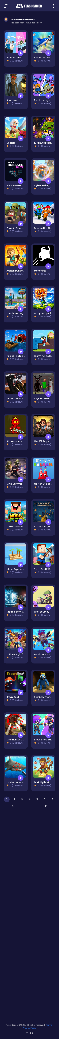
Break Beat (12, 697)
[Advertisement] (29, 857)
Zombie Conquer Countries (22, 228)
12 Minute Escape (44, 142)
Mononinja (40, 270)
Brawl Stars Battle (44, 739)
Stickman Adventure (18, 441)
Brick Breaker (13, 185)
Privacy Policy (29, 1028)
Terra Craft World (44, 569)
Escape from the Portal (19, 611)
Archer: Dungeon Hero (19, 270)
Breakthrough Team (45, 100)
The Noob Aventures (18, 526)
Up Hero (11, 142)
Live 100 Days (41, 441)
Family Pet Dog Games (19, 313)
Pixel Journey (41, 611)
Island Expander (15, 569)
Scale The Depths (44, 57)
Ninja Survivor (14, 484)
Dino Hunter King (15, 739)
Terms (49, 1025)
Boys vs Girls (13, 57)
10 (46, 806)
